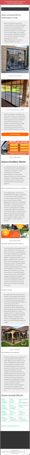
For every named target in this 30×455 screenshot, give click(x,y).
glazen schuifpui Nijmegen (4, 401)
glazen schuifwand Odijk (13, 413)
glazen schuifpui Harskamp (4, 407)
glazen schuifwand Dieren (22, 413)
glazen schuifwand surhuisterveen (23, 419)
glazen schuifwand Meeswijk (13, 407)
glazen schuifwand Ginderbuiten (13, 419)
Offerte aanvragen (15, 134)
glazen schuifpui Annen (12, 401)
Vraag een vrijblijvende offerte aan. (10, 426)
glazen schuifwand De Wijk (5, 419)
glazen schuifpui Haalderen (4, 413)
